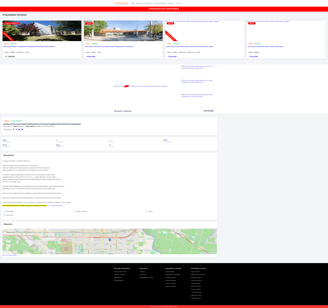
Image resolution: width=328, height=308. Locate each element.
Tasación (171, 3)
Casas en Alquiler (170, 271)
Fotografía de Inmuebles (146, 277)
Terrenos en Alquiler (170, 280)
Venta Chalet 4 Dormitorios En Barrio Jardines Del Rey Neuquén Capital (189, 46)
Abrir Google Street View (55, 205)
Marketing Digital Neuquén (169, 306)
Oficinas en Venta (196, 286)
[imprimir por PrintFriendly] (22, 129)
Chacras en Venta (196, 283)
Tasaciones (143, 274)
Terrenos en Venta (196, 280)
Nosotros (139, 3)
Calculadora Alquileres (160, 3)
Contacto (178, 3)
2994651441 (119, 277)
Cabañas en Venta (196, 298)
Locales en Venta (195, 277)
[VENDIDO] (140, 86)
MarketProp (155, 306)
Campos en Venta (196, 289)
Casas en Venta (195, 271)
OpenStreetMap (208, 253)
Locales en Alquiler (170, 277)
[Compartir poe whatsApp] (16, 129)
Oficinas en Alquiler (170, 286)
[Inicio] (133, 3)
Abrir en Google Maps (9, 255)
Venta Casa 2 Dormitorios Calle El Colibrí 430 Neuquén (265, 46)
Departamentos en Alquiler (172, 274)
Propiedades (147, 3)
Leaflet (201, 253)
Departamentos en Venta (198, 274)
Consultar (91, 57)
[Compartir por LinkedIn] (19, 129)
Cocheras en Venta (196, 292)
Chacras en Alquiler (170, 283)
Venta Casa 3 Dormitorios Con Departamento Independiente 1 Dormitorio (109, 46)
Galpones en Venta (196, 295)
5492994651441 (120, 280)
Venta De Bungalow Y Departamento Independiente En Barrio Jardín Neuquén (29, 46)
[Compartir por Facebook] (13, 129)
